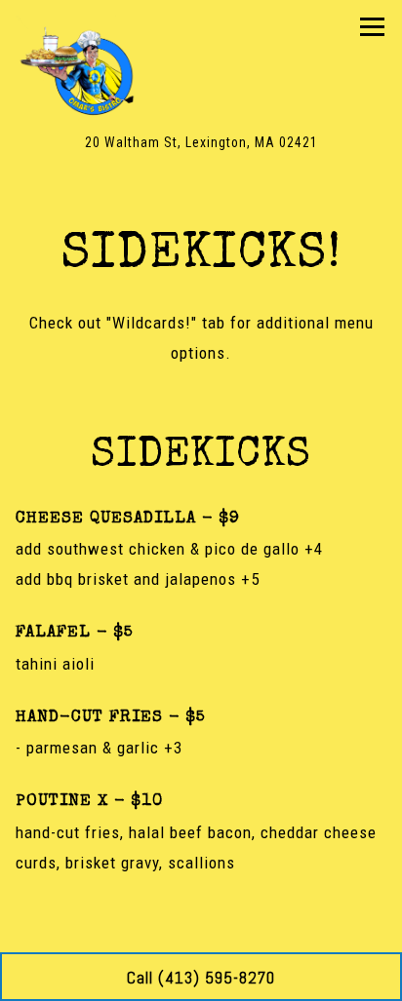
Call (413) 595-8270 (201, 977)
